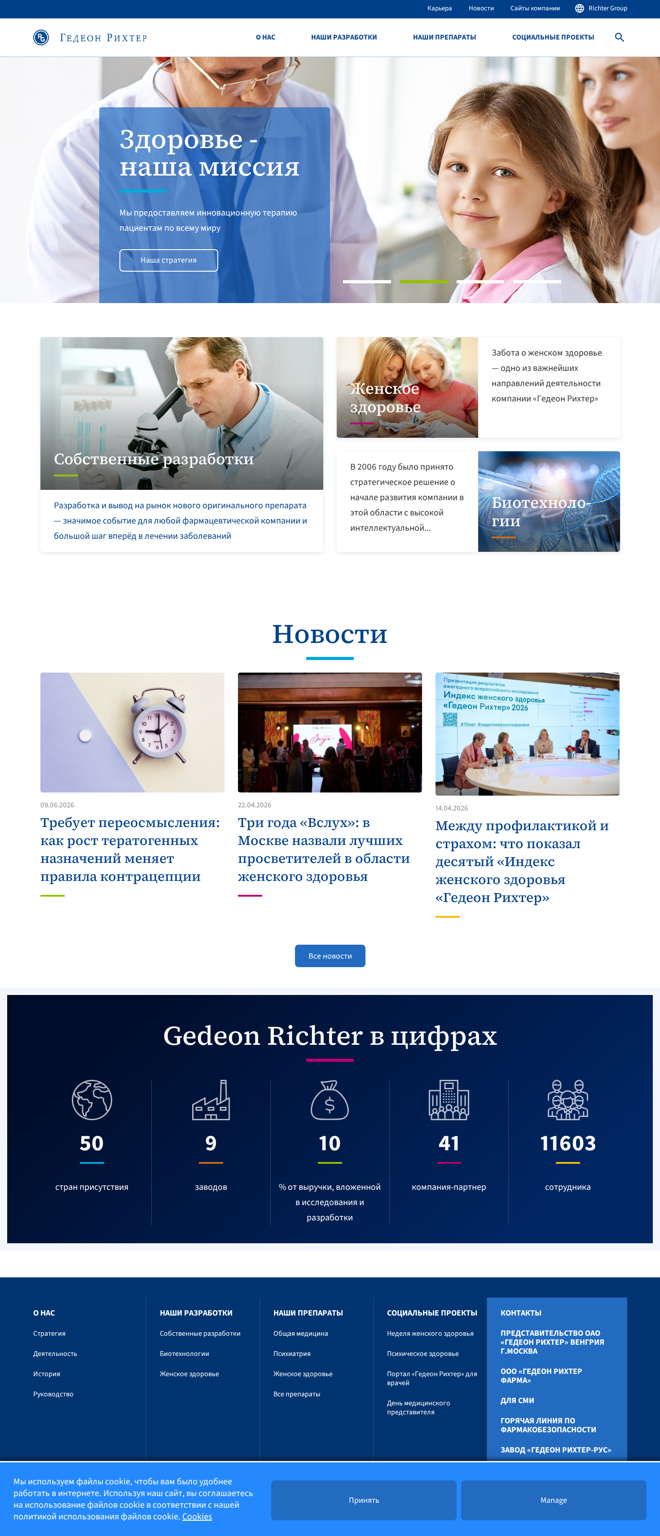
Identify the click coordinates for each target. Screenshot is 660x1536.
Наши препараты (444, 37)
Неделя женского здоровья (430, 1333)
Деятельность (55, 1354)
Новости (481, 8)
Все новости (330, 956)
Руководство (53, 1394)
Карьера (439, 8)
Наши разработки (344, 37)
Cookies (197, 1516)
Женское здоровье (189, 1374)
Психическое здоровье (423, 1354)
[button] (49, 180)
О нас (265, 37)
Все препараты (297, 1394)
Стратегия (49, 1333)
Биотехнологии (184, 1354)
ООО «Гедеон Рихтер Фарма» (541, 1376)
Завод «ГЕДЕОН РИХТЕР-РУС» (556, 1450)
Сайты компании (535, 8)
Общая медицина (300, 1333)
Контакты (521, 1313)
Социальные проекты (553, 37)
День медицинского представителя (418, 1407)
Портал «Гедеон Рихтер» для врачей (432, 1378)
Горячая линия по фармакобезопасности (548, 1426)
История (46, 1374)
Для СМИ (517, 1400)
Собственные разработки (200, 1333)
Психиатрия (292, 1354)
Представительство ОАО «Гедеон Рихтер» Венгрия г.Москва (552, 1342)
